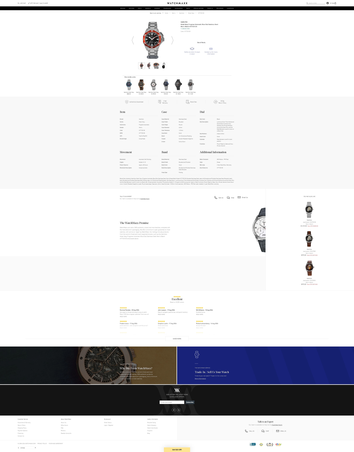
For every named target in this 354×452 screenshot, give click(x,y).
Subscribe (190, 402)
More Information (200, 378)
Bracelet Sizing (151, 422)
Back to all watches (155, 13)
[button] (333, 3)
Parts (188, 8)
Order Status (107, 422)
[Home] (177, 3)
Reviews (63, 430)
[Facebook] (174, 410)
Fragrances (167, 8)
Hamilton (181, 13)
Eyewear (157, 8)
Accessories (179, 8)
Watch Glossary (151, 425)
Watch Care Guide (152, 428)
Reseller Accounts (66, 433)
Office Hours (64, 425)
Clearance (230, 8)
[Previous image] (133, 40)
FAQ (62, 428)
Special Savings (198, 8)
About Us (63, 422)
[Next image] (172, 40)
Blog (148, 433)
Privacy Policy (42, 443)
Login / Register (108, 425)
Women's (148, 8)
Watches (131, 8)
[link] (192, 51)
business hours (145, 198)
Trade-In (210, 8)
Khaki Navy (191, 13)
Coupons (149, 430)
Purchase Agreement (56, 443)
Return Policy (21, 425)
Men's (140, 8)
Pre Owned (219, 8)
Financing (20, 433)
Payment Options (22, 430)
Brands (122, 8)
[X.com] (179, 410)
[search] (307, 3)
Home (166, 13)
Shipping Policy (22, 428)
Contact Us (21, 436)
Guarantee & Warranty (24, 422)
